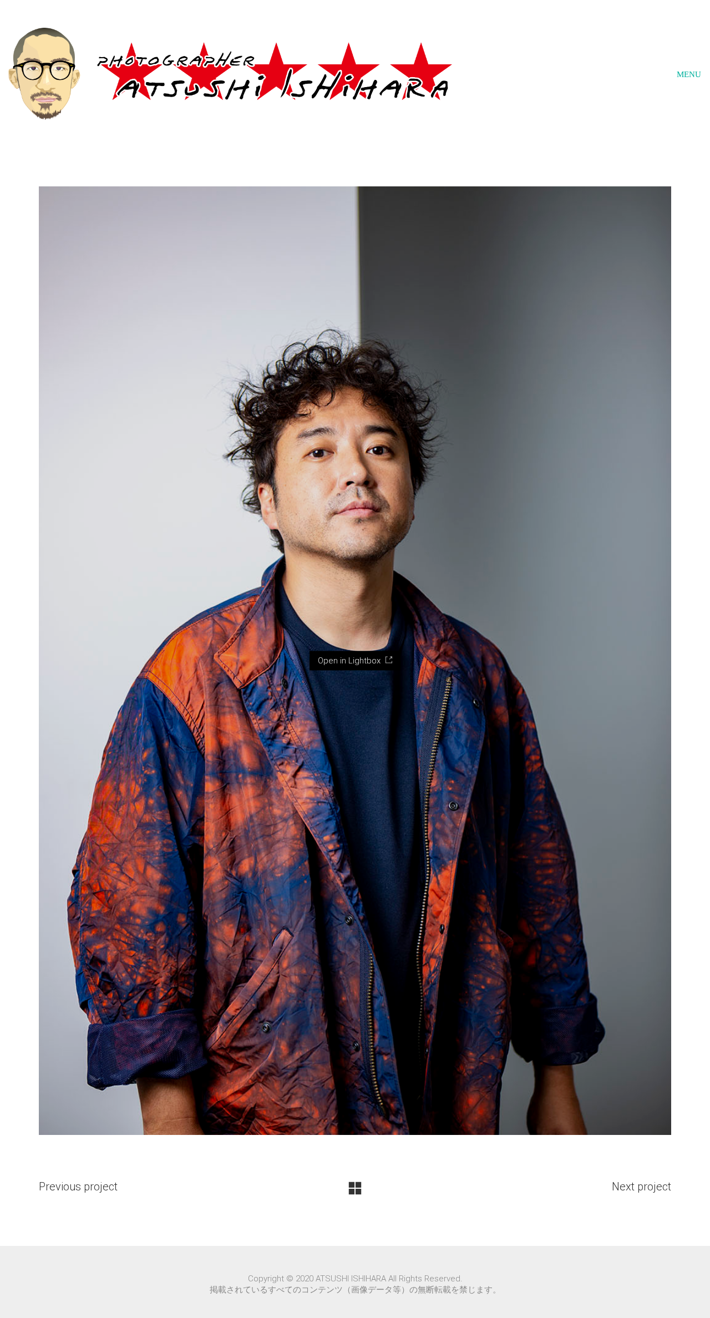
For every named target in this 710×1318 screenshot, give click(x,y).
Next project (641, 1186)
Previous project (78, 1186)
